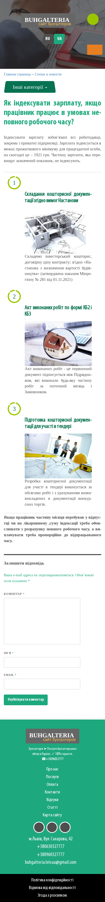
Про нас (52, 769)
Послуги (52, 777)
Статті (52, 807)
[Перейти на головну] (48, 20)
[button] (94, 50)
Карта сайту (52, 815)
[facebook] (39, 827)
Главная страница (17, 74)
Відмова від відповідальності (52, 887)
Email (10, 675)
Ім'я (9, 653)
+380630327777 (50, 846)
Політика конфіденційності (52, 880)
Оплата (52, 784)
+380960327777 (50, 854)
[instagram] (65, 827)
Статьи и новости (48, 74)
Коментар (14, 594)
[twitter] (52, 827)
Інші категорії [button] (29, 87)
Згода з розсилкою (52, 895)
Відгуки (52, 800)
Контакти (52, 792)
